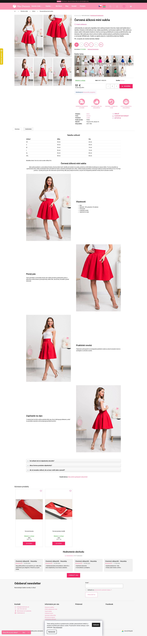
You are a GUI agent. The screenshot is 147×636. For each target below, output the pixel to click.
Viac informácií (57, 627)
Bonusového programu (89, 92)
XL (96, 44)
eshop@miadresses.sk (23, 607)
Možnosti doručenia (93, 49)
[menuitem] (37, 6)
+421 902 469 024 (22, 609)
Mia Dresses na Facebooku (24, 611)
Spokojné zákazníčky (50, 615)
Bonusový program (50, 617)
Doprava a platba (49, 607)
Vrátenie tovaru (49, 613)
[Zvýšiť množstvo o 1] (116, 86)
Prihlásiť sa (91, 594)
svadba (88, 117)
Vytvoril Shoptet (128, 631)
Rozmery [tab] (17, 129)
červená (88, 115)
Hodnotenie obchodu (73, 551)
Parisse (122, 80)
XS (76, 44)
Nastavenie (51, 632)
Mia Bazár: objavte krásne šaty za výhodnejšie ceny (73, 1)
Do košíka (127, 86)
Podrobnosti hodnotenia (96, 15)
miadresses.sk (21, 613)
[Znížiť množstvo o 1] (108, 86)
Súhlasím (96, 625)
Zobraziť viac (73, 575)
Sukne (88, 113)
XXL (101, 44)
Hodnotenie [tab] (28, 129)
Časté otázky (48, 611)
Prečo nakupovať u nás (51, 609)
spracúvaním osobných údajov (102, 590)
